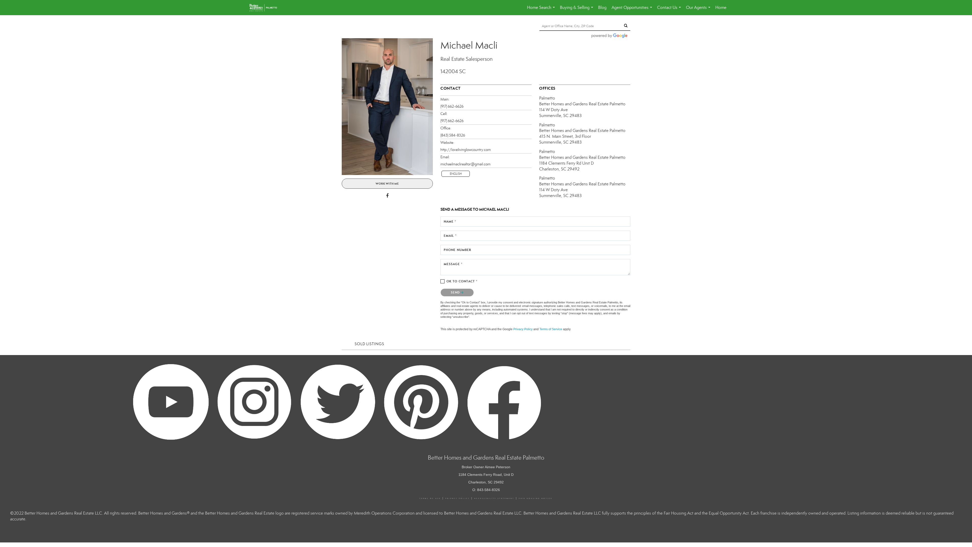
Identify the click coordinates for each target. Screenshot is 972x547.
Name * (450, 221)
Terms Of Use (430, 498)
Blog (602, 7)
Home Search (542, 10)
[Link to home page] (266, 7)
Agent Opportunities (633, 10)
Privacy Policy (523, 329)
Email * (450, 236)
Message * (453, 264)
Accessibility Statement (494, 498)
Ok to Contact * (462, 281)
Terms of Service (550, 329)
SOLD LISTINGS (369, 344)
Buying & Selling (577, 10)
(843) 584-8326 (452, 135)
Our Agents (699, 10)
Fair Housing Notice (536, 498)
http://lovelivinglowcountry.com (465, 149)
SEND (456, 292)
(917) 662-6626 (451, 106)
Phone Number (457, 250)
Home (720, 7)
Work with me (387, 183)
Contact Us (670, 10)
